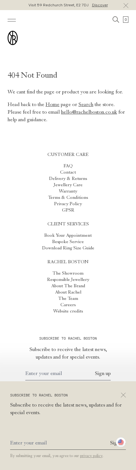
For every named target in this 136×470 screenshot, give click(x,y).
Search (85, 104)
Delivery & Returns (68, 178)
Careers (68, 305)
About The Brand (68, 286)
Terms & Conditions (68, 197)
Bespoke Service (68, 242)
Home (52, 104)
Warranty (68, 191)
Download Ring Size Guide (68, 248)
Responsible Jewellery (68, 279)
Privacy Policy (68, 204)
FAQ (68, 166)
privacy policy (91, 456)
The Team (68, 298)
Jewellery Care (68, 185)
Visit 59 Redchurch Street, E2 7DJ (68, 5)
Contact (68, 172)
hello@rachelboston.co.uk (89, 112)
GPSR (68, 210)
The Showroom (68, 273)
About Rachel (68, 292)
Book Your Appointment (68, 235)
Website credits (68, 311)
